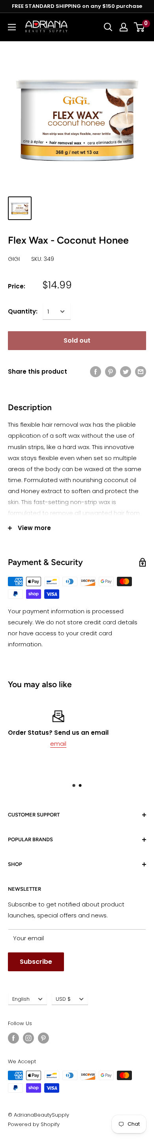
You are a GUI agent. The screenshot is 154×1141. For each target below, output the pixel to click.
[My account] (124, 27)
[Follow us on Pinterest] (43, 1038)
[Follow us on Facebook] (13, 1038)
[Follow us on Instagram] (28, 1038)
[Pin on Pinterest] (110, 371)
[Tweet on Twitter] (125, 371)
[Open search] (108, 27)
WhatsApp (95, 743)
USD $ (63, 999)
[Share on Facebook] (95, 371)
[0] (140, 27)
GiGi (14, 259)
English (21, 999)
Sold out (77, 340)
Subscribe (36, 961)
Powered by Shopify (34, 1124)
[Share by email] (140, 371)
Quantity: (23, 311)
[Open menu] (12, 27)
